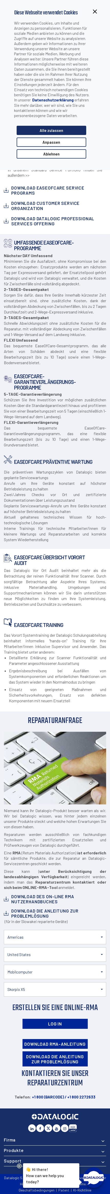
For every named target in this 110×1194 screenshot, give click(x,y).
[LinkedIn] (32, 1128)
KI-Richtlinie (82, 1190)
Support (12, 1160)
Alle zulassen (51, 130)
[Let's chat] (93, 1177)
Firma (10, 1139)
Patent (63, 1190)
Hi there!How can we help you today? (45, 1175)
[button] (55, 937)
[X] (48, 1128)
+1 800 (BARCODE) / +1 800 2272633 (63, 1097)
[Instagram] (65, 1128)
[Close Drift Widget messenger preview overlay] (19, 1166)
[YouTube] (56, 1128)
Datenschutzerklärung (53, 100)
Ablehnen (51, 154)
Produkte (14, 1150)
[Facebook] (40, 1128)
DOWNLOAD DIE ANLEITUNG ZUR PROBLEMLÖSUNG (55, 1059)
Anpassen (51, 142)
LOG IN (55, 1023)
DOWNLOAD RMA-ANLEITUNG (55, 1043)
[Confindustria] (73, 1128)
